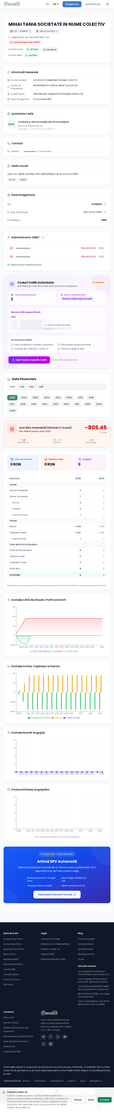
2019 (80, 397)
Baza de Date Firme (14, 949)
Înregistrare (72, 4)
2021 (58, 397)
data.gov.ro (96, 1080)
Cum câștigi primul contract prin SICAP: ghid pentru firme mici (92, 980)
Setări (63, 1104)
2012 (66, 404)
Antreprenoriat (85, 949)
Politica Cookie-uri (50, 949)
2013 (55, 404)
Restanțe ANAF (11, 959)
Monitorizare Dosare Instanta (18, 1036)
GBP (41, 386)
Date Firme (9, 1046)
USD (31, 386)
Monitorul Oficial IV (13, 964)
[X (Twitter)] (57, 1036)
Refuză (78, 1099)
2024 (24, 397)
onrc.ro (26, 1080)
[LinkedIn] (50, 1044)
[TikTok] (43, 1044)
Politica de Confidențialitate (55, 944)
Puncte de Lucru (12, 979)
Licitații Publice (11, 974)
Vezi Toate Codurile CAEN (31, 360)
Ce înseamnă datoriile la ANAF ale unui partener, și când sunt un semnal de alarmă (93, 988)
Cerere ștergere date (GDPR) (26, 42)
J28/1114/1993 (47, 31)
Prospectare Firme (13, 938)
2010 (87, 404)
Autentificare (93, 4)
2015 (33, 404)
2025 (12, 397)
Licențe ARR (9, 969)
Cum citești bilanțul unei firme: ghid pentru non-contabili (94, 1003)
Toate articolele (86, 938)
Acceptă (104, 1099)
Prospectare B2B (12, 1051)
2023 (35, 397)
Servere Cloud (11, 1022)
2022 (47, 397)
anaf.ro (72, 1080)
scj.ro (82, 1080)
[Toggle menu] (107, 4)
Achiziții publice (86, 944)
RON (12, 386)
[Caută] (47, 4)
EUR (22, 386)
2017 (12, 404)
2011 (77, 404)
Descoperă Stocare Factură (55, 894)
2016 (22, 404)
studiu (81, 959)
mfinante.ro (40, 1080)
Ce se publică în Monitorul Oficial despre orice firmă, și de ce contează (94, 973)
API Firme (8, 984)
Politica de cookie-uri (18, 1107)
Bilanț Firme (9, 954)
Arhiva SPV (9, 1017)
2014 (44, 404)
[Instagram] (50, 1036)
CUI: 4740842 (21, 31)
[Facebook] (43, 1036)
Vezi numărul (45, 151)
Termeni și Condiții (50, 938)
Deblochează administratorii (26, 264)
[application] (57, 629)
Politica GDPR (47, 954)
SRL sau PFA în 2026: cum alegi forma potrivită (93, 995)
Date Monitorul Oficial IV (16, 1041)
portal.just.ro (57, 1080)
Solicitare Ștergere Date (53, 959)
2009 (99, 404)
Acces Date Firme (13, 944)
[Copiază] (105, 204)
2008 (12, 410)
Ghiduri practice (86, 954)
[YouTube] (65, 1036)
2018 (91, 397)
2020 (69, 397)
